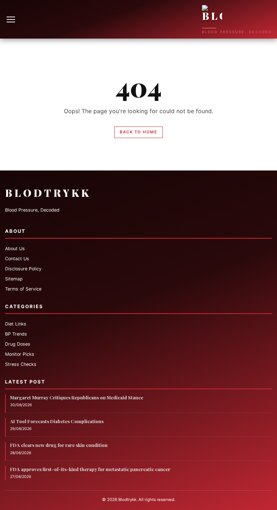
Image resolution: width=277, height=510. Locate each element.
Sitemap (14, 278)
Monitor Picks (19, 354)
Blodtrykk (48, 192)
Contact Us (17, 258)
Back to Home (138, 131)
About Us (15, 248)
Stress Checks (20, 364)
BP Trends (16, 334)
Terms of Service (23, 289)
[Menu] (11, 19)
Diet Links (15, 324)
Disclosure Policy (23, 268)
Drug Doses (17, 344)
